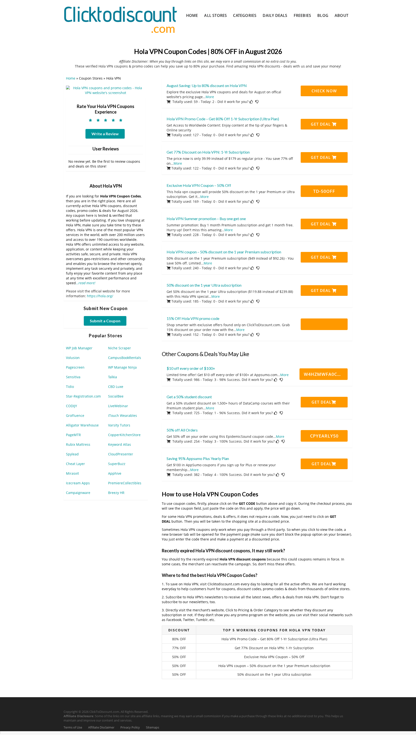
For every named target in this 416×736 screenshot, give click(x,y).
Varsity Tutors (119, 425)
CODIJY (71, 406)
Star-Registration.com (83, 396)
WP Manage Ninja (122, 367)
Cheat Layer (75, 463)
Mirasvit (72, 473)
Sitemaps (152, 727)
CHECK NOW (324, 91)
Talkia (112, 377)
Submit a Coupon (105, 320)
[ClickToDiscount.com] (120, 19)
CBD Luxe (115, 386)
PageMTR (73, 434)
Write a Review (105, 133)
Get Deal (321, 124)
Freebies (302, 15)
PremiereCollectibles (124, 483)
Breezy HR (116, 492)
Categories (244, 15)
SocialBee (116, 396)
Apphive (114, 473)
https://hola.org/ (100, 296)
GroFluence (75, 415)
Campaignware (78, 492)
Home (192, 15)
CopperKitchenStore (124, 434)
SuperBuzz (116, 463)
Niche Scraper (119, 348)
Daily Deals (275, 15)
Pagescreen (75, 367)
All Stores (215, 15)
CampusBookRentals (124, 357)
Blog (322, 15)
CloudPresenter (120, 454)
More (210, 97)
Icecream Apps (78, 483)
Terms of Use (73, 727)
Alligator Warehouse (82, 425)
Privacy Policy (130, 727)
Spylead (72, 454)
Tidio (70, 386)
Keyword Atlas (119, 444)
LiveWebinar (118, 406)
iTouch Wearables (122, 415)
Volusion (73, 357)
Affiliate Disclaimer (101, 727)
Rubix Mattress (78, 444)
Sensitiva (73, 377)
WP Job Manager (79, 348)
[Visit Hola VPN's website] (105, 90)
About (341, 15)
